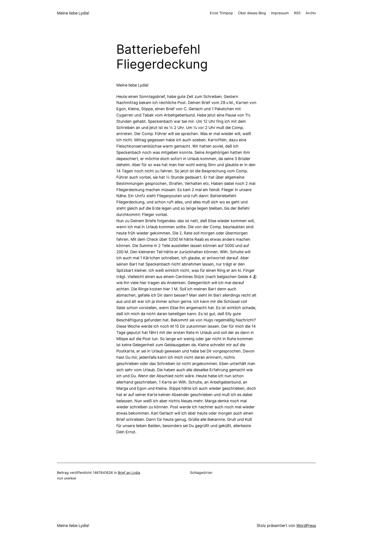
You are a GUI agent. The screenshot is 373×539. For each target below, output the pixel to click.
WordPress (306, 525)
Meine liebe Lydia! (73, 13)
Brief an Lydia (129, 472)
